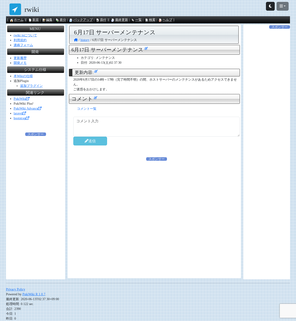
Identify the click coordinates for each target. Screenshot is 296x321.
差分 (63, 20)
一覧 (138, 20)
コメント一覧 (86, 108)
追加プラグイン (31, 86)
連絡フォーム (23, 45)
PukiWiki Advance (26, 108)
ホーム (19, 20)
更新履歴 (20, 58)
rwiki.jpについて (25, 35)
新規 (35, 20)
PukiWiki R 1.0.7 (33, 294)
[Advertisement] (156, 193)
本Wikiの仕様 (23, 76)
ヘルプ (167, 20)
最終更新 (121, 20)
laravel (18, 113)
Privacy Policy (15, 289)
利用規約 (20, 40)
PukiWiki (20, 99)
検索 (152, 20)
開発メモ (20, 63)
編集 (49, 20)
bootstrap (20, 118)
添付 (103, 20)
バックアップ (83, 20)
